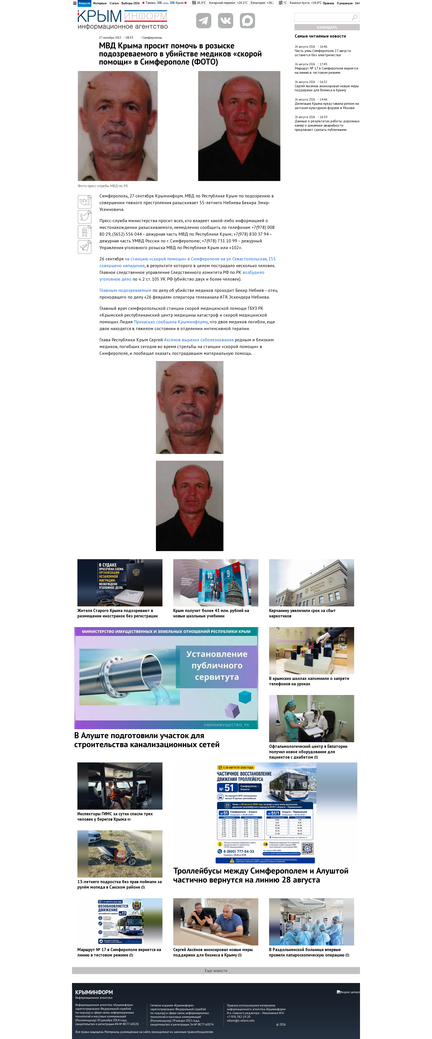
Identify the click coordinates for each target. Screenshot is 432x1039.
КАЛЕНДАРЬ (327, 27)
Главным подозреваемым (125, 290)
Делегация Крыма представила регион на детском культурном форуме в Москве (327, 105)
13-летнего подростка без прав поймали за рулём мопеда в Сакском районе (119, 884)
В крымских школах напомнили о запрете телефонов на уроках (309, 681)
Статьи (114, 3)
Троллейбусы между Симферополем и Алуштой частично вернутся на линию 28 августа (261, 875)
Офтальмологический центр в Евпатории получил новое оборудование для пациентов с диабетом (308, 752)
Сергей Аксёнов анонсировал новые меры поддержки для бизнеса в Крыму (327, 88)
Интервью (100, 3)
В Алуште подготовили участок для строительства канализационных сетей (147, 739)
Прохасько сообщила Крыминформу (171, 322)
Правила (328, 3)
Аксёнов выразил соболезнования (199, 340)
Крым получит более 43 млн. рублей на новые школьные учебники (211, 613)
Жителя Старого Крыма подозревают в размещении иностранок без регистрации (117, 613)
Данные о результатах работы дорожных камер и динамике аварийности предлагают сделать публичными (327, 125)
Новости (84, 3)
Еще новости (216, 970)
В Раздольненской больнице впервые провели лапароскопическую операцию (306, 952)
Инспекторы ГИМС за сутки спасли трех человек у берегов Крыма (115, 816)
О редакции (345, 3)
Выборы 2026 (131, 3)
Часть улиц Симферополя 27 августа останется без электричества (323, 52)
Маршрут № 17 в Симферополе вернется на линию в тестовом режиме (326, 70)
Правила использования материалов (251, 1005)
